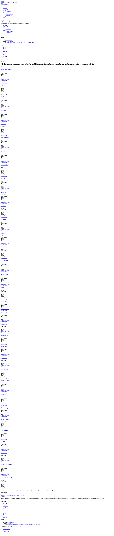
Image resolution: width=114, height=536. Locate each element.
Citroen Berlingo (5, 419)
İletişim (4, 16)
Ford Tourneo (4, 430)
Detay (8, 79)
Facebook (5, 47)
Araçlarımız (5, 9)
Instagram (5, 51)
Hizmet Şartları (9, 15)
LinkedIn (5, 49)
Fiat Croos (3, 124)
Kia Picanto (3, 206)
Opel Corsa (3, 394)
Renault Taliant (4, 165)
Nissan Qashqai (4, 301)
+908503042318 (4, 3)
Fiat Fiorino (4, 453)
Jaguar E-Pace (4, 83)
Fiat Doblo (3, 441)
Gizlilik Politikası (9, 14)
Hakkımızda (8, 11)
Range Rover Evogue (6, 69)
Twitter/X (5, 48)
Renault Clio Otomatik (6, 478)
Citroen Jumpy (4, 408)
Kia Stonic (3, 219)
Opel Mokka (4, 358)
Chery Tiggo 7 (4, 346)
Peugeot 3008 (4, 335)
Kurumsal (5, 10)
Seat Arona (3, 233)
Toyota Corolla (4, 260)
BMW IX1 (3, 96)
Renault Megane (5, 274)
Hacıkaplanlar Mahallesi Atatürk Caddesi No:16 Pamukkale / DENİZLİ (21, 42)
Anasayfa (5, 8)
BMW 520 (3, 110)
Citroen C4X (4, 312)
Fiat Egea (3, 151)
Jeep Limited (4, 324)
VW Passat (3, 288)
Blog (4, 17)
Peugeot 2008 (4, 369)
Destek (4, 12)
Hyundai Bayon (5, 137)
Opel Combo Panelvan (6, 464)
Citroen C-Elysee (5, 380)
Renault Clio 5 (4, 192)
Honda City (3, 247)
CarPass (20, 526)
